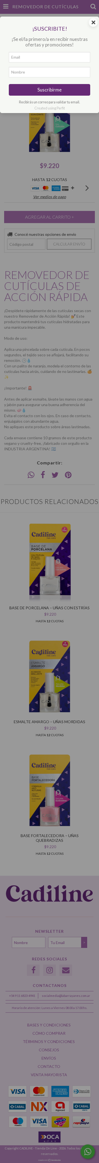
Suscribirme (49, 90)
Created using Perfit (49, 108)
